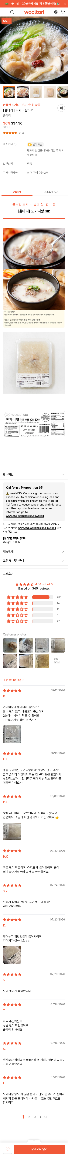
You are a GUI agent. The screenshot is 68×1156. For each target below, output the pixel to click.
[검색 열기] (12, 12)
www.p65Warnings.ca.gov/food (25, 515)
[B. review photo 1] (12, 734)
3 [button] (35, 1117)
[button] (10, 132)
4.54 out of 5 (44, 584)
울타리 (7, 115)
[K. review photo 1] (12, 955)
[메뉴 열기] (5, 12)
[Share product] (61, 108)
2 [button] (29, 1117)
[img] (12, 690)
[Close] (64, 3)
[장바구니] (63, 12)
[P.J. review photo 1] (12, 831)
